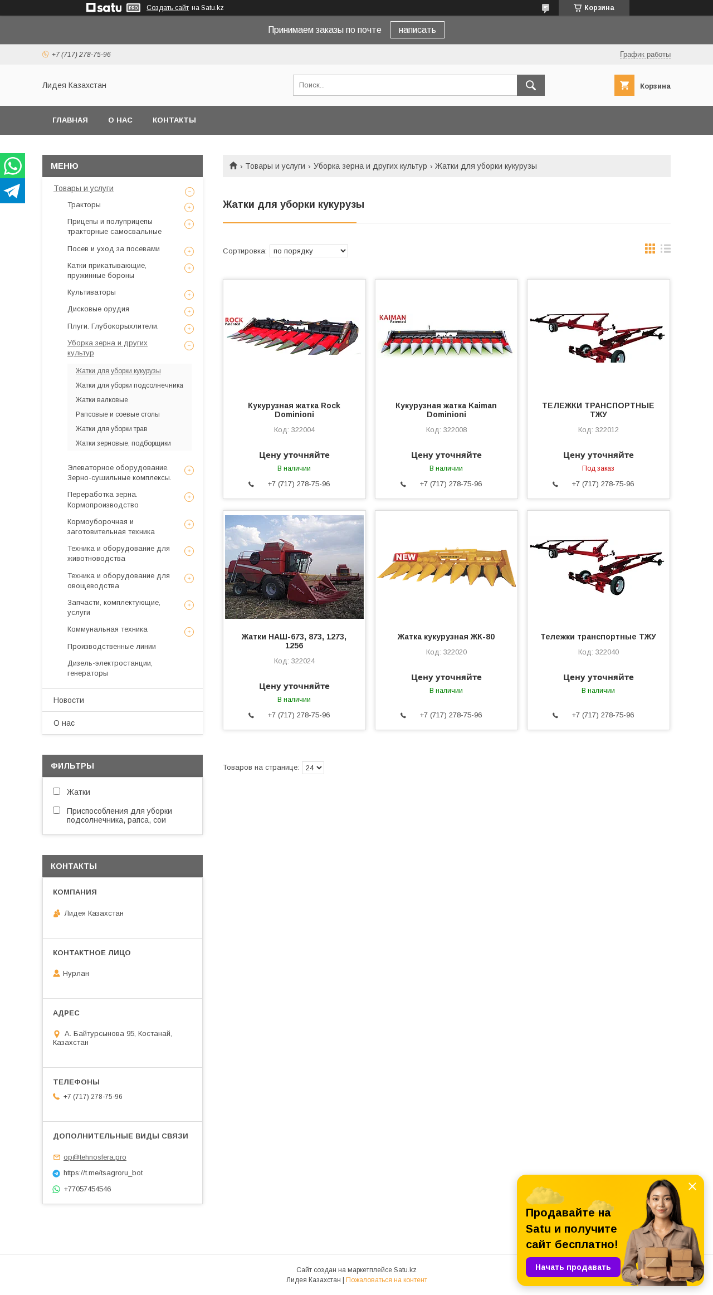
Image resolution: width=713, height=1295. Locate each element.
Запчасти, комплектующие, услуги (113, 607)
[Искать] (531, 85)
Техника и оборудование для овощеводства (118, 580)
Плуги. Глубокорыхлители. (113, 326)
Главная (70, 120)
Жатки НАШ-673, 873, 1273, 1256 (294, 641)
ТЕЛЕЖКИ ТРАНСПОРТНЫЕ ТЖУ (598, 410)
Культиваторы (91, 292)
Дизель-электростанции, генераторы (110, 668)
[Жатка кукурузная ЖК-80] (446, 566)
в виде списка (666, 251)
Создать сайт (167, 8)
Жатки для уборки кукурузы (118, 371)
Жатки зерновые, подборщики (123, 443)
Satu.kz (405, 1270)
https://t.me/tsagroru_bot (103, 1173)
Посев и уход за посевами (113, 249)
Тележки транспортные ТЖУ (598, 636)
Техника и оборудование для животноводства (118, 553)
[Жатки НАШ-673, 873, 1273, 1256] (294, 566)
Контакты (174, 120)
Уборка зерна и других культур (370, 166)
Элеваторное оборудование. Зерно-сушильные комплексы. (119, 472)
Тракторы (84, 205)
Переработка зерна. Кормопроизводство (103, 499)
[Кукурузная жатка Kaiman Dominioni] (446, 335)
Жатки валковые (102, 400)
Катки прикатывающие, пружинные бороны (106, 270)
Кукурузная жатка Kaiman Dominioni (446, 410)
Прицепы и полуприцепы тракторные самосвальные (114, 226)
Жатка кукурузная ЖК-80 (446, 636)
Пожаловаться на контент (386, 1280)
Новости (68, 700)
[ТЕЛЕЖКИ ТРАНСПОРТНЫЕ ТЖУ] (599, 335)
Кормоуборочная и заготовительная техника (111, 526)
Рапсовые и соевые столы (118, 414)
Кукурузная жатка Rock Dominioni (294, 410)
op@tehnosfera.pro (95, 1157)
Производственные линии (111, 646)
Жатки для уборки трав (112, 429)
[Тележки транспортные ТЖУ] (599, 566)
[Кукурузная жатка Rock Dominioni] (294, 335)
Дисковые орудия (98, 309)
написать (417, 30)
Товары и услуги (275, 166)
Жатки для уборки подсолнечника (129, 385)
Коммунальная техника (107, 629)
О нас (120, 120)
